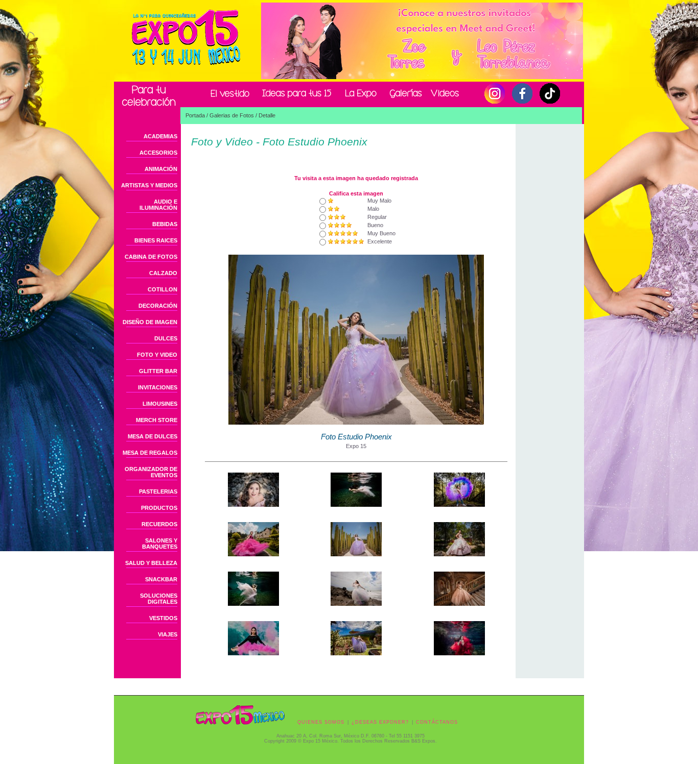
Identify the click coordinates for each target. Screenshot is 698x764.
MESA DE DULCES (152, 436)
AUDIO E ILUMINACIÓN (158, 205)
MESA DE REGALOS (150, 453)
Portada (195, 115)
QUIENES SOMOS (320, 722)
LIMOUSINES (160, 404)
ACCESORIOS (158, 153)
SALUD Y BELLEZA (151, 563)
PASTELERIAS (158, 491)
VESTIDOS (163, 618)
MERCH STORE (156, 420)
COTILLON (162, 289)
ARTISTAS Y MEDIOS (149, 185)
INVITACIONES (157, 387)
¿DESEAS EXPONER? (380, 722)
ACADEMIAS (160, 136)
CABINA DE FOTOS (151, 257)
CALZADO (163, 273)
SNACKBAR (161, 579)
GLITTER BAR (158, 371)
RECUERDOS (159, 524)
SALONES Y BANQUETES (159, 543)
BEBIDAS (164, 224)
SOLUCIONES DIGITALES (158, 599)
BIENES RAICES (155, 240)
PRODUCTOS (159, 508)
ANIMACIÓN (161, 169)
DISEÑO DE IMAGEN (150, 322)
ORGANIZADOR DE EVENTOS (151, 472)
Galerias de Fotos (232, 115)
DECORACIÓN (157, 306)
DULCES (165, 338)
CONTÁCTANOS (437, 722)
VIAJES (167, 634)
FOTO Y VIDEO (157, 355)
